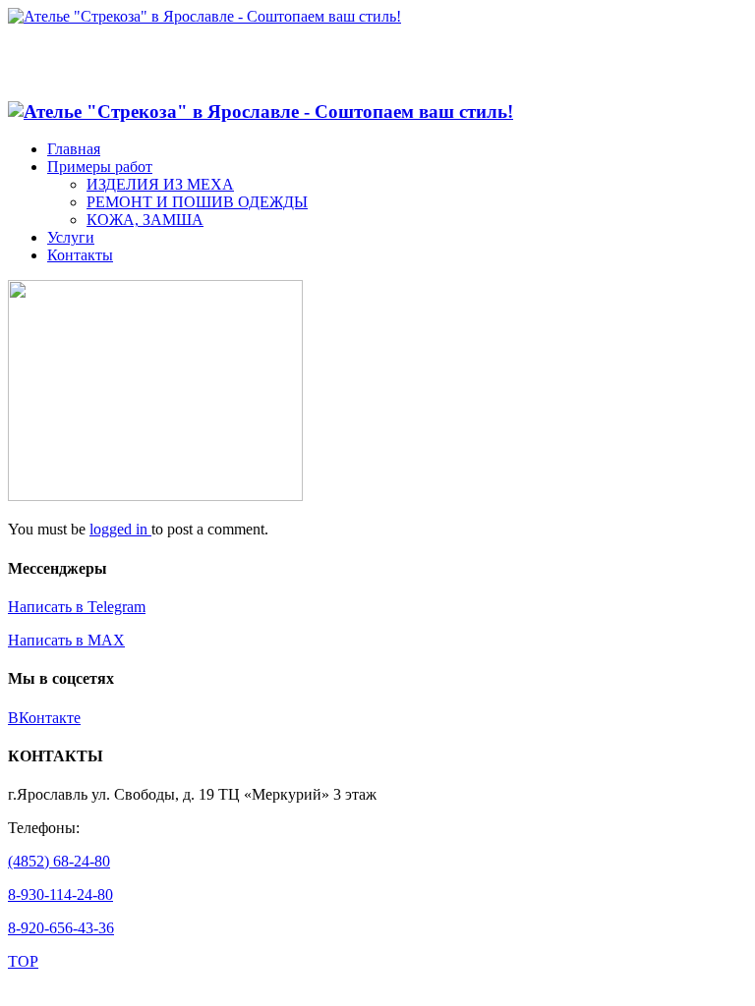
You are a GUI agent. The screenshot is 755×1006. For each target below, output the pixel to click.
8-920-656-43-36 (61, 928)
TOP (23, 961)
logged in (120, 529)
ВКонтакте (44, 717)
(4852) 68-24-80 (59, 861)
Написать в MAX (66, 640)
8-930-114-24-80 (60, 894)
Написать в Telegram (76, 606)
